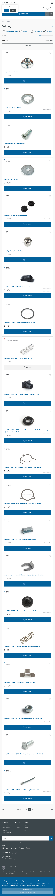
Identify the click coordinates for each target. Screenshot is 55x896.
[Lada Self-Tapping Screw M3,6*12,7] (27, 135)
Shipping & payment (6, 825)
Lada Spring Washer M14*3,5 (13, 108)
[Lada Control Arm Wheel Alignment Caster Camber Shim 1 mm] (27, 566)
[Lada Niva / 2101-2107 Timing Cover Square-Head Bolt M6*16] (27, 745)
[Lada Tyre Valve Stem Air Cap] (27, 242)
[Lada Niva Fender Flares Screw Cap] (27, 206)
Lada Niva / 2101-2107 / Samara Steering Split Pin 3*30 (21, 790)
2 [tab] (41, 35)
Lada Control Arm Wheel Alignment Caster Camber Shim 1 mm (24, 575)
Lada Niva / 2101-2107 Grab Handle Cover (17, 287)
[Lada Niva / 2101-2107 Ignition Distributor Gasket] (27, 314)
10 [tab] (52, 35)
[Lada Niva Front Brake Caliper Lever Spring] (27, 349)
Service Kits (38, 31)
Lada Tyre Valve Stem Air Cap (13, 251)
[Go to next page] (51, 809)
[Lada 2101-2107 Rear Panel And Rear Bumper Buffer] (27, 602)
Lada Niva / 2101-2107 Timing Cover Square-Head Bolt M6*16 (23, 754)
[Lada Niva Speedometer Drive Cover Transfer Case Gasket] (27, 495)
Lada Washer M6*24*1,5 (11, 179)
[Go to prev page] (3, 809)
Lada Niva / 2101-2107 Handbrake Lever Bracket (19, 682)
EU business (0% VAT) (6, 832)
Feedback (8, 856)
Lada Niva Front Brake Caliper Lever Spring (18, 358)
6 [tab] (47, 35)
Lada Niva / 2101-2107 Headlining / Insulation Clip (20, 539)
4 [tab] (44, 35)
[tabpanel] (10, 32)
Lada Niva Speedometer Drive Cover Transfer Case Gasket (22, 503)
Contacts (26, 827)
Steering (49, 31)
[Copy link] (52, 26)
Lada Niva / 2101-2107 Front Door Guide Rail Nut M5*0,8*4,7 (23, 718)
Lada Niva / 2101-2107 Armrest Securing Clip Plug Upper (22, 394)
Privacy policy (5, 830)
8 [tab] (50, 35)
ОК (51, 838)
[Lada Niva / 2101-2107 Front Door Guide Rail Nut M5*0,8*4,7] (27, 709)
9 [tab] (51, 35)
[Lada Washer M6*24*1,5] (27, 171)
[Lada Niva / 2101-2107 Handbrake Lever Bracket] (27, 674)
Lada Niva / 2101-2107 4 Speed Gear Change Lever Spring (22, 646)
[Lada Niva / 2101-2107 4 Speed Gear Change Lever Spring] (27, 638)
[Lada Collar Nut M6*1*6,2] (27, 63)
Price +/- (51, 40)
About (25, 825)
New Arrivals (17, 825)
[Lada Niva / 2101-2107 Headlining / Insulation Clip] (27, 530)
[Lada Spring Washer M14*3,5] (27, 99)
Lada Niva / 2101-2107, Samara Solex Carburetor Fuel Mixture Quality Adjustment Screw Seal (26, 431)
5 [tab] (45, 35)
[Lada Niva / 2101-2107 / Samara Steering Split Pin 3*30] (27, 781)
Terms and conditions (6, 827)
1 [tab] (40, 35)
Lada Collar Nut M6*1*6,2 (12, 72)
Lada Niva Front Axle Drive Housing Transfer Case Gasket (22, 467)
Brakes (25, 31)
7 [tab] (48, 35)
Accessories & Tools (12, 31)
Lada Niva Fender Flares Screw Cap (15, 215)
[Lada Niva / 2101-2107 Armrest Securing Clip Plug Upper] (27, 385)
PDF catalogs (17, 827)
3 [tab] (42, 35)
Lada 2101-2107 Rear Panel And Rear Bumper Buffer (20, 611)
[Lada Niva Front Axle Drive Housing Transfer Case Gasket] (27, 459)
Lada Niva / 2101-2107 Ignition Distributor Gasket (19, 322)
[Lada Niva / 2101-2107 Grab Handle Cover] (27, 278)
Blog (25, 830)
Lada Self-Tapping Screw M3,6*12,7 (15, 143)
